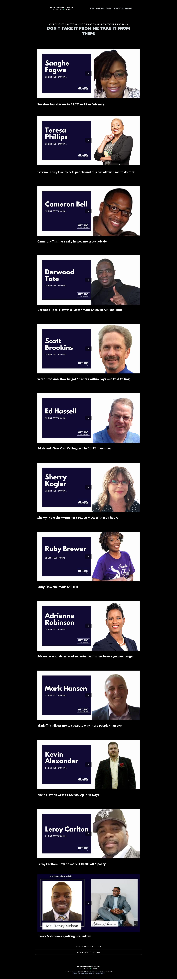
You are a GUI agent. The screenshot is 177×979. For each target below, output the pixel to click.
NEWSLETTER (118, 8)
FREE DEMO (100, 8)
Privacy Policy (99, 973)
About (75, 973)
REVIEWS (128, 8)
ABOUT (109, 8)
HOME (92, 8)
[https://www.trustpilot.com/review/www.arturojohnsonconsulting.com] (61, 8)
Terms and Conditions (86, 973)
